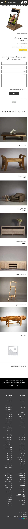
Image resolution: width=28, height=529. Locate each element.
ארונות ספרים (22, 481)
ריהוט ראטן (22, 424)
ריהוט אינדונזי (22, 420)
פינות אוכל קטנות (8, 409)
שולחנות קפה (22, 490)
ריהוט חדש (22, 427)
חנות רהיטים (18, 5)
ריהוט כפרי (22, 418)
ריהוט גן (10, 473)
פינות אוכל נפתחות (8, 405)
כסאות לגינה (22, 465)
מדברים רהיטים (9, 491)
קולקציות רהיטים (21, 414)
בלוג (11, 489)
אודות (24, 398)
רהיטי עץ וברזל (22, 416)
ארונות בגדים (22, 479)
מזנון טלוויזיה (9, 414)
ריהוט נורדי (22, 422)
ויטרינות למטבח (9, 430)
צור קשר (23, 407)
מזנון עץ (10, 416)
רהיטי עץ (22, 395)
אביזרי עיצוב (21, 494)
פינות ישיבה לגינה (8, 481)
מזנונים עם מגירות (8, 424)
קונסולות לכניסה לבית (7, 437)
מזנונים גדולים (9, 422)
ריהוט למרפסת (9, 477)
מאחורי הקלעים (9, 493)
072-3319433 (11, 2)
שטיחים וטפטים (8, 467)
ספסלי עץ (23, 469)
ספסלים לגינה (9, 479)
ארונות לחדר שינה (8, 465)
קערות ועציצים (22, 500)
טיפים (11, 495)
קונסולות (9, 435)
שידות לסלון (22, 446)
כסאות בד (23, 461)
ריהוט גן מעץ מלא (8, 475)
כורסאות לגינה (9, 483)
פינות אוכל (9, 395)
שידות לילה (22, 441)
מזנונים (10, 412)
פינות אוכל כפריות (8, 407)
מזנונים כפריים (9, 418)
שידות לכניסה (22, 450)
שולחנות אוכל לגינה (8, 487)
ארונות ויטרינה (22, 475)
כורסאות (10, 451)
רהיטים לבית (22, 412)
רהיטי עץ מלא (22, 400)
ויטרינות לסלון (9, 428)
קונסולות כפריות (8, 443)
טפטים (23, 498)
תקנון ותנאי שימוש (23, 512)
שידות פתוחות (22, 445)
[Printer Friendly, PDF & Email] (14, 102)
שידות (23, 435)
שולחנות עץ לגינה (8, 485)
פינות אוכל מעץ (9, 501)
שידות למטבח (22, 443)
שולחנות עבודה (22, 488)
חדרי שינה (9, 459)
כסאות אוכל (9, 400)
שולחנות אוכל (9, 398)
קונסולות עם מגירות (8, 445)
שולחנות (22, 485)
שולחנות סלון (9, 453)
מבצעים (23, 405)
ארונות (23, 483)
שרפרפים (23, 467)
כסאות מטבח (22, 463)
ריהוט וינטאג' (22, 425)
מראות (23, 496)
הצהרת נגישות (24, 514)
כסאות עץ (23, 455)
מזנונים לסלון (9, 457)
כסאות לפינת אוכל (21, 457)
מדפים (23, 504)
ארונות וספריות (21, 473)
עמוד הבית (25, 5)
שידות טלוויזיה (22, 437)
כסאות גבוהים (22, 459)
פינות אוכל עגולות (8, 403)
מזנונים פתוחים (9, 420)
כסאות (23, 453)
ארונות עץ (10, 499)
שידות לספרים (22, 448)
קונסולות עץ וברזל (8, 441)
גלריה (24, 401)
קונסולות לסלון (9, 439)
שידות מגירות (22, 439)
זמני (12, 5)
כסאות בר (10, 401)
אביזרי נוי (23, 502)
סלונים (10, 447)
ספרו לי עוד (23, 50)
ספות (11, 449)
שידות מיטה (9, 463)
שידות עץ (10, 505)
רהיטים (23, 410)
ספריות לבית (22, 477)
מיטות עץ (10, 461)
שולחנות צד (22, 491)
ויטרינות (10, 426)
